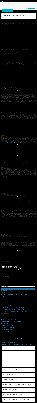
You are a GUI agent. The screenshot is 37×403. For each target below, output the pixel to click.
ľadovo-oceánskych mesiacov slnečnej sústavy (14, 142)
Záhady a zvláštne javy (6, 6)
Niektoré (13, 164)
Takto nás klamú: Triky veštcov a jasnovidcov (8, 331)
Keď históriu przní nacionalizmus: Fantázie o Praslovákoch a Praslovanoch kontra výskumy (16, 344)
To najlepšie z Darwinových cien (6, 329)
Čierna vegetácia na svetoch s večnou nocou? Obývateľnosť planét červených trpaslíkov (15, 268)
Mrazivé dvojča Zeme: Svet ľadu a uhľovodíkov (9, 270)
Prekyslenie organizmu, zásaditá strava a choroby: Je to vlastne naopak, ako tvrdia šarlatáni (16, 334)
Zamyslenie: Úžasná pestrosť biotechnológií (8, 300)
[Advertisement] (18, 39)
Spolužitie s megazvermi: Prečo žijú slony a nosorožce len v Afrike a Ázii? (13, 307)
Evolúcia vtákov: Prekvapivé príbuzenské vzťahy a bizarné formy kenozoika (14, 294)
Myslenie (15, 6)
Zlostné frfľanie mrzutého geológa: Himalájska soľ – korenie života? (12, 319)
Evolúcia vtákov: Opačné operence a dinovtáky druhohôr (10, 301)
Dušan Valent (19, 20)
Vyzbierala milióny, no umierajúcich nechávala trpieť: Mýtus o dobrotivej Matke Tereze (15, 317)
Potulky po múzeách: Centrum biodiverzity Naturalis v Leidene (11, 296)
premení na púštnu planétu (20, 256)
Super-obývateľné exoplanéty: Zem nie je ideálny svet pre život (11, 269)
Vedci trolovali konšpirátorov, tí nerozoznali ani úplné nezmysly (11, 340)
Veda (11, 6)
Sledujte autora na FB (12, 20)
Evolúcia (23, 3)
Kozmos (13, 3)
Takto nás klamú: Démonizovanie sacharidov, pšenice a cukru (11, 336)
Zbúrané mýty (5, 3)
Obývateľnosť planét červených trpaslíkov (11, 88)
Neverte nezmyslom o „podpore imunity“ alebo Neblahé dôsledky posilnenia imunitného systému (17, 338)
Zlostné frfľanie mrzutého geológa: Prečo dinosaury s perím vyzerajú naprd (13, 298)
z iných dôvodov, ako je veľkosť (16, 63)
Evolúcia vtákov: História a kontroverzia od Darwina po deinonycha (12, 305)
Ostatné (19, 6)
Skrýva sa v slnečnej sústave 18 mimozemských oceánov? (11, 266)
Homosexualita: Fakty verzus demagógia (8, 342)
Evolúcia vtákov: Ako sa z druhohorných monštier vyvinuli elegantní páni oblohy (14, 311)
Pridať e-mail (18, 288)
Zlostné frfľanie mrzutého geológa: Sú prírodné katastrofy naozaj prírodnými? (14, 309)
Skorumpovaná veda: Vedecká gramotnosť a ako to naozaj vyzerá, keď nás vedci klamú (16, 333)
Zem (16, 3)
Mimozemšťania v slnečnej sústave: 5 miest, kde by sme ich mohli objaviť (13, 267)
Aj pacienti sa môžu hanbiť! (5, 323)
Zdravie (19, 3)
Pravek (9, 3)
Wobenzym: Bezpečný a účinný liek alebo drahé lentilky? (11, 321)
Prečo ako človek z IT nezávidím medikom (8, 327)
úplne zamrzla (26, 255)
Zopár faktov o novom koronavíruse (7, 325)
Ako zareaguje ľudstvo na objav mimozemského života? (10, 271)
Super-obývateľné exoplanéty (9, 51)
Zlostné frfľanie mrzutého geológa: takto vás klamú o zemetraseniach (13, 303)
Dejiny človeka (28, 3)
